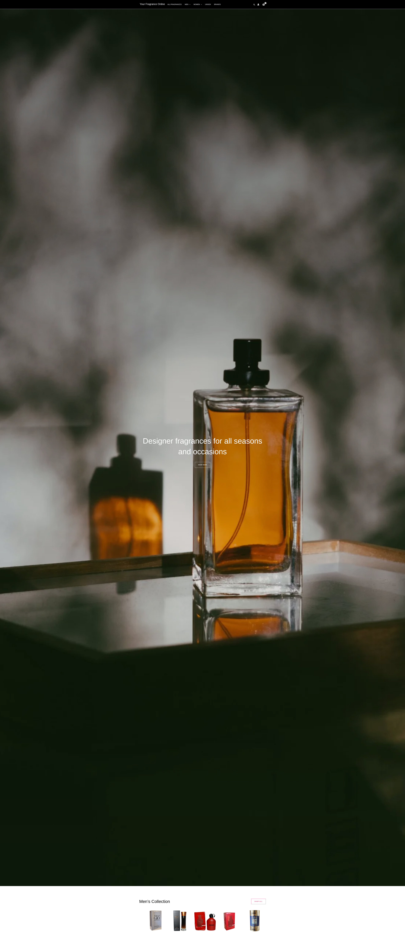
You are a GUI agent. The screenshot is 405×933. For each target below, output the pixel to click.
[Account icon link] (258, 4)
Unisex (208, 4)
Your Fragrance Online (152, 4)
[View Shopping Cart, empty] (263, 4)
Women (197, 4)
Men (186, 4)
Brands (217, 4)
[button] (189, 4)
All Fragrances (174, 4)
